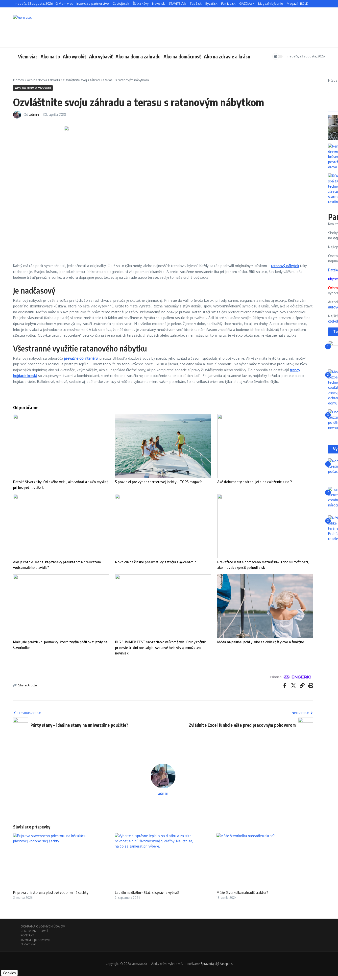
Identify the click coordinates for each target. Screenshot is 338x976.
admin (34, 114)
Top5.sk (196, 3)
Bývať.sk (211, 3)
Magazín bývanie (270, 3)
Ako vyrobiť (74, 56)
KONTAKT (27, 935)
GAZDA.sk (246, 3)
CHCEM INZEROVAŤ (34, 931)
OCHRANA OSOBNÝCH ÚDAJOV (43, 926)
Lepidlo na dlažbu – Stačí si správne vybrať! (147, 892)
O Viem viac (64, 3)
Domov (18, 80)
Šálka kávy (140, 3)
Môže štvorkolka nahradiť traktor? (242, 892)
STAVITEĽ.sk (177, 3)
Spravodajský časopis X (217, 964)
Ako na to (50, 56)
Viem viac (28, 56)
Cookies (9, 973)
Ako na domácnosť (182, 56)
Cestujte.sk (121, 3)
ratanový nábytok (285, 266)
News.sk (158, 3)
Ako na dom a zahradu (138, 56)
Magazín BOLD (298, 3)
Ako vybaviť (101, 56)
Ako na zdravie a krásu (227, 56)
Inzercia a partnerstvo (92, 3)
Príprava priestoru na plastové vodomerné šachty (50, 892)
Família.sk (228, 3)
